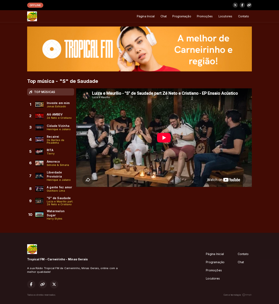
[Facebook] (242, 5)
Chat (164, 16)
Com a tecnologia (232, 295)
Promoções (205, 16)
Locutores (225, 16)
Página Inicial (146, 16)
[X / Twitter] (235, 5)
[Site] (249, 5)
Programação (181, 16)
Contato (243, 16)
